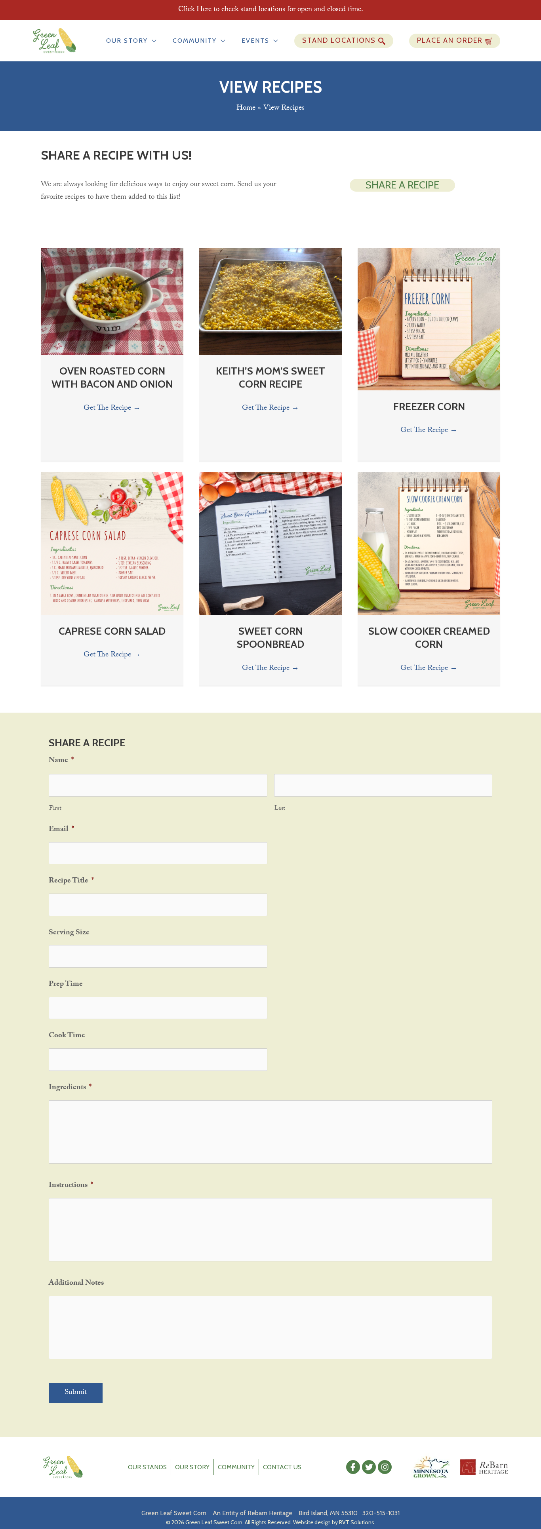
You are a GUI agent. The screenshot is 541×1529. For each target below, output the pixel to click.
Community (236, 1467)
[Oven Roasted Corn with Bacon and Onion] (112, 301)
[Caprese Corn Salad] (112, 544)
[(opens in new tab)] (431, 1467)
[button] (152, 41)
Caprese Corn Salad (112, 631)
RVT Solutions (356, 1522)
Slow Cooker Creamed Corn (429, 638)
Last (280, 809)
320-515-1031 (381, 1513)
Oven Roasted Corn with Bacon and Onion (112, 378)
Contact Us (282, 1467)
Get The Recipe (112, 408)
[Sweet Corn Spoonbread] (270, 544)
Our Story (192, 1467)
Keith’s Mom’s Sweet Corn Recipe (270, 378)
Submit (76, 1392)
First (55, 809)
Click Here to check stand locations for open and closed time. (270, 10)
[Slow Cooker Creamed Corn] (429, 544)
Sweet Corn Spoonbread (270, 638)
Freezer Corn (429, 406)
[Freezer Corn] (429, 319)
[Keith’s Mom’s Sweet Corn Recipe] (270, 301)
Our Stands (147, 1467)
